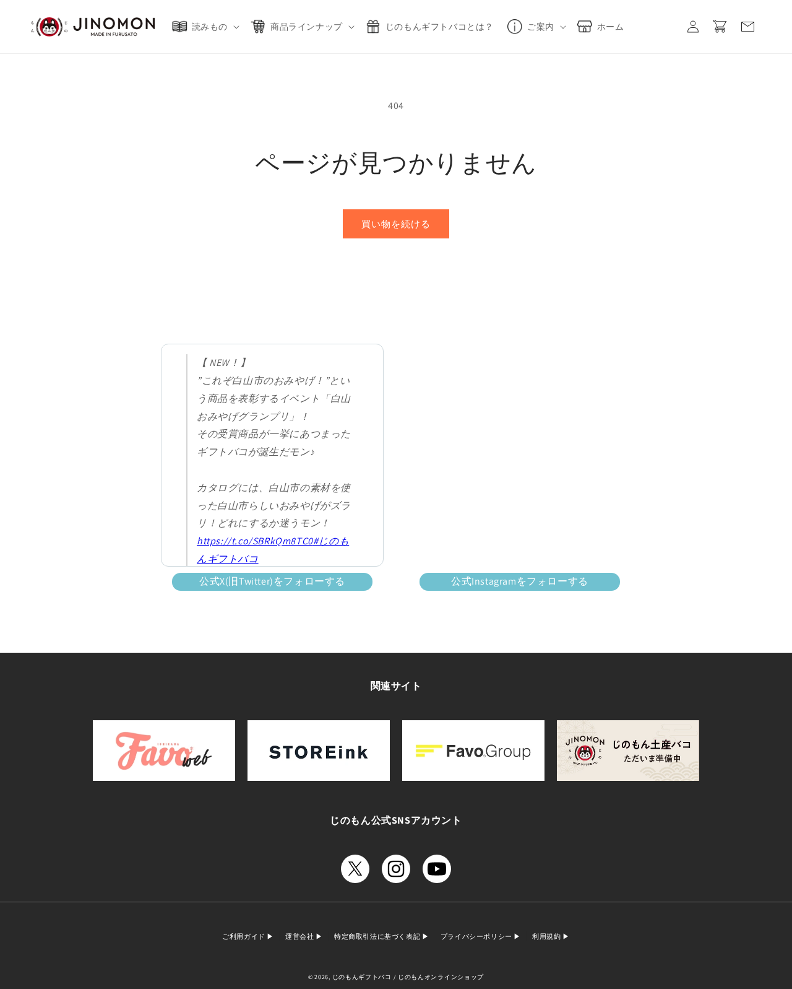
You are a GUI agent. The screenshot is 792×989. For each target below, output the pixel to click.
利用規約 (547, 936)
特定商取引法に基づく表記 (378, 936)
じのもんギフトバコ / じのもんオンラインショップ (408, 977)
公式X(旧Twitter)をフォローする (272, 581)
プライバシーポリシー (477, 936)
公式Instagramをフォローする (519, 581)
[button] (208, 27)
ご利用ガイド (244, 936)
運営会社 (300, 936)
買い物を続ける (396, 224)
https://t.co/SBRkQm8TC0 (255, 540)
